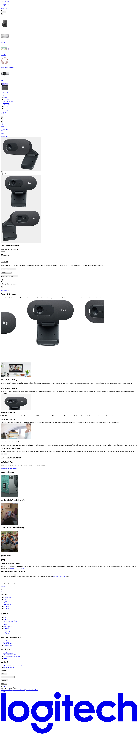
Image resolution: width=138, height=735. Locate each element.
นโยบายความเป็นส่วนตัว (59, 576)
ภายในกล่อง (3, 272)
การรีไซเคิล (6, 608)
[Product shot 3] (21, 226)
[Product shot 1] (21, 154)
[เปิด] (2, 122)
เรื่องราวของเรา (7, 597)
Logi (2, 123)
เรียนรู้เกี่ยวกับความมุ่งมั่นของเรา (9, 468)
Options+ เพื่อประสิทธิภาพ (9, 667)
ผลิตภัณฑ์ (3, 11)
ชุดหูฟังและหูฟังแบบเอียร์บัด (10, 621)
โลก (2, 114)
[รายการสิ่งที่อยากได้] (2, 118)
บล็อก (4, 603)
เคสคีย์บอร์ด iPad (7, 626)
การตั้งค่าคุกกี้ (29, 690)
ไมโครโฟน (6, 633)
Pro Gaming (6, 642)
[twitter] (2, 586)
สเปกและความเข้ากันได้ (6, 269)
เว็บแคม (5, 623)
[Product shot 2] (21, 192)
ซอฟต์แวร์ (3, 113)
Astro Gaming (6, 640)
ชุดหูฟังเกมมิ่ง (6, 631)
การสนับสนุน (4, 8)
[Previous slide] (2, 454)
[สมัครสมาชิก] (15, 575)
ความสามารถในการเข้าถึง (10, 610)
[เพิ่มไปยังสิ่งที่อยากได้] (2, 172)
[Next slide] (5, 454)
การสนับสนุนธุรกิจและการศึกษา (11, 656)
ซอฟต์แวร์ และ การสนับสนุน (7, 276)
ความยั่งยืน (6, 606)
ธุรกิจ (4, 5)
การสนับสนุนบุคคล (8, 653)
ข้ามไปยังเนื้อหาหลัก (6, 1)
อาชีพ (4, 599)
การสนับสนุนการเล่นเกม (9, 654)
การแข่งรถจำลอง (7, 643)
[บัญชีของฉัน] (2, 120)
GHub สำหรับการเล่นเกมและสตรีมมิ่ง (12, 665)
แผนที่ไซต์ (35, 690)
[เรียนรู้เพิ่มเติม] (2, 287)
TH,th (3, 10)
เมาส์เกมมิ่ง (6, 628)
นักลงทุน (5, 601)
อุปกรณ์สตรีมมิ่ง (7, 645)
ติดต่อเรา (5, 658)
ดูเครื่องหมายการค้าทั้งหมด (17, 568)
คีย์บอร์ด (5, 619)
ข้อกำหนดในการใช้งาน (7, 690)
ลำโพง (5, 624)
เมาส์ (4, 617)
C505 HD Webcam (5, 129)
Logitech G (6, 4)
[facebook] (4, 586)
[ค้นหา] (2, 117)
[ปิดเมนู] (2, 13)
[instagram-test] (1, 586)
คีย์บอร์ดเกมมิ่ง (7, 630)
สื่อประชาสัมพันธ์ (7, 604)
